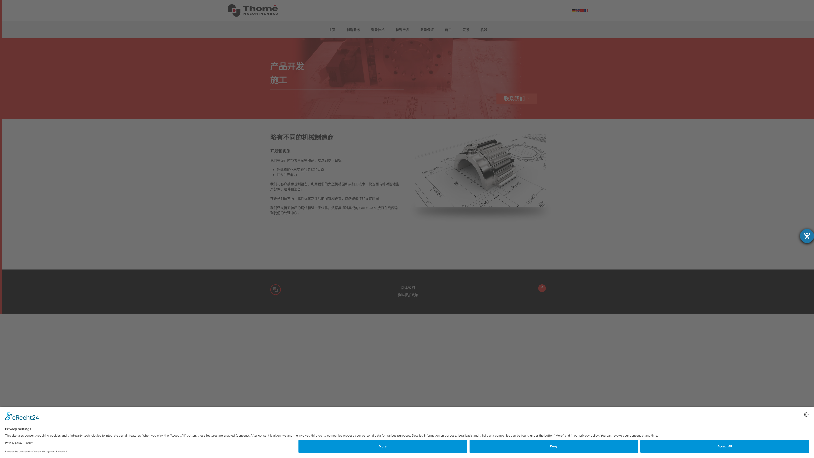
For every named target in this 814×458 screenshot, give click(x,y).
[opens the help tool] (807, 236)
